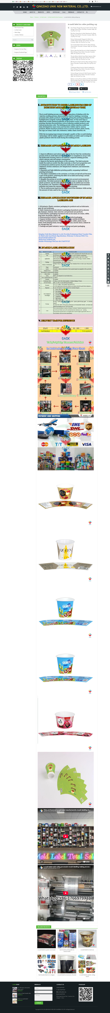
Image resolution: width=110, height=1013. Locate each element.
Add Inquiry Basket (75, 92)
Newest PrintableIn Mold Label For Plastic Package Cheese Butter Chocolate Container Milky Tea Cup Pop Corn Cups (84, 45)
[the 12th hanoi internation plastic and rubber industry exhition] (14, 989)
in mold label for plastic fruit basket (46, 949)
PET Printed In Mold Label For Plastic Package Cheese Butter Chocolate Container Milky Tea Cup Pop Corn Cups (84, 62)
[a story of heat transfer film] (14, 995)
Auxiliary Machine (19, 34)
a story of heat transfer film (24, 993)
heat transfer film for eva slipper (47, 975)
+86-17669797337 (61, 989)
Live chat (84, 88)
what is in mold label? (23, 998)
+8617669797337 (61, 994)
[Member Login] (92, 1)
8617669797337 (61, 987)
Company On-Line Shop (20, 49)
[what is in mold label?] (14, 1000)
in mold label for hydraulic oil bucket (67, 975)
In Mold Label (43, 17)
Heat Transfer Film (19, 27)
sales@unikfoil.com (96, 6)
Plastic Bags (17, 32)
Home (31, 17)
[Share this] (70, 84)
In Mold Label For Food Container (55, 17)
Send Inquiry (74, 88)
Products (37, 17)
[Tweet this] (74, 84)
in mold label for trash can (87, 949)
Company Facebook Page (20, 52)
